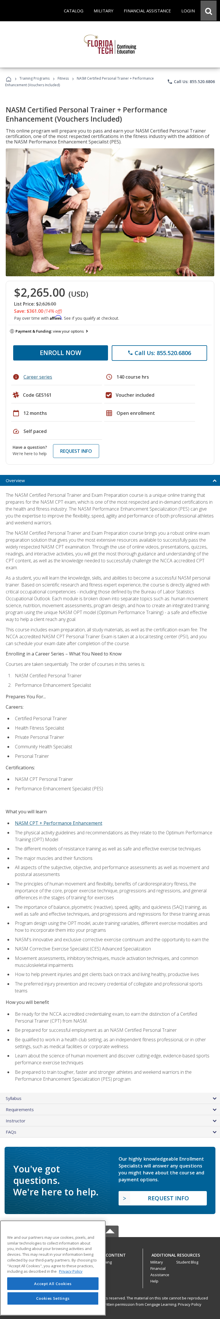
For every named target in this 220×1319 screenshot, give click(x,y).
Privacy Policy (189, 1304)
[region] (53, 1268)
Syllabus (13, 1098)
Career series (37, 377)
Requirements (20, 1109)
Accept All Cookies (52, 1283)
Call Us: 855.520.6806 (191, 82)
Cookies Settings (53, 1298)
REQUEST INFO (76, 451)
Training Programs (34, 78)
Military (156, 1262)
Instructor (15, 1121)
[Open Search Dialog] (209, 11)
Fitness (63, 78)
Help (154, 1281)
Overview (15, 480)
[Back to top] (110, 1253)
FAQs (11, 1132)
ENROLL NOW (60, 352)
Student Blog (187, 1262)
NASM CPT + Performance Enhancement (58, 823)
